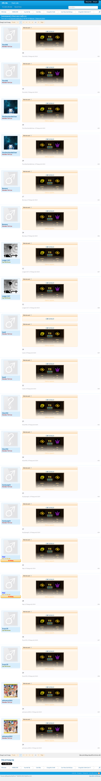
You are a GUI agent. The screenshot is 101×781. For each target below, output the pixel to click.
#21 (99, 56)
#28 (99, 308)
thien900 (5, 413)
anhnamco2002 (7, 700)
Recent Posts (18, 7)
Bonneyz (5, 188)
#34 (99, 532)
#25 (99, 200)
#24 (99, 164)
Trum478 (5, 629)
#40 (99, 748)
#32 (99, 460)
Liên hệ (74, 773)
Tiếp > (42, 22)
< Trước (13, 22)
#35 (99, 568)
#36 (99, 604)
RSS (99, 773)
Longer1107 (6, 260)
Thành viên (15, 3)
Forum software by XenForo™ (16, 776)
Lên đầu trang (93, 773)
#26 (99, 236)
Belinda (32, 18)
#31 (99, 425)
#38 (99, 676)
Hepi (23, 568)
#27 (99, 272)
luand (4, 332)
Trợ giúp (79, 773)
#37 (99, 640)
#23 (99, 128)
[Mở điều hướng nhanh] (99, 12)
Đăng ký (95, 1)
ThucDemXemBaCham (9, 117)
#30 (99, 389)
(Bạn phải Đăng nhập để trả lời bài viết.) (90, 755)
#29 (99, 353)
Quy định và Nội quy (94, 776)
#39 (99, 712)
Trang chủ (85, 773)
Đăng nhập (89, 1)
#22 (99, 92)
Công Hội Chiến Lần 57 (16, 18)
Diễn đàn (5, 3)
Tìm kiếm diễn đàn (7, 7)
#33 (99, 496)
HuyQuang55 (6, 485)
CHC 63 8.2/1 (50, 67)
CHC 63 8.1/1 (50, 31)
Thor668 (5, 45)
